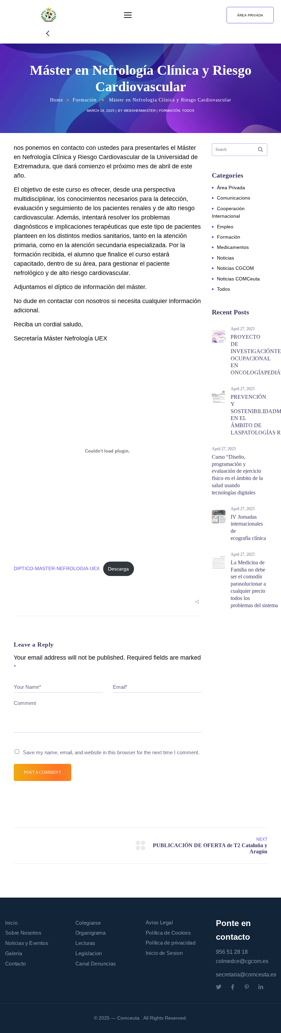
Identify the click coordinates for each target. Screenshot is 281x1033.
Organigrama (90, 933)
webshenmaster (140, 110)
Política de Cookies (168, 933)
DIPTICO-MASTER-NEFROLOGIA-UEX (56, 569)
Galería (13, 953)
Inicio (11, 923)
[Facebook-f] (232, 987)
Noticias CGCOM (235, 268)
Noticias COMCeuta (238, 278)
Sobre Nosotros (23, 933)
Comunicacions (233, 198)
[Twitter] (218, 987)
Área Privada (231, 187)
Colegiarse (88, 923)
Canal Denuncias (95, 963)
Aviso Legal (159, 922)
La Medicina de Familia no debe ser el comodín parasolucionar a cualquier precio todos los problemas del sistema (254, 584)
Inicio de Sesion (164, 953)
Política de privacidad (170, 943)
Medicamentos (233, 247)
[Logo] (48, 15)
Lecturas (85, 943)
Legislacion (88, 953)
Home (56, 100)
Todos (188, 110)
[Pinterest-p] (246, 987)
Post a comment (42, 772)
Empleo (225, 226)
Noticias (225, 258)
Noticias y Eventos (26, 943)
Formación (85, 100)
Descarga (118, 569)
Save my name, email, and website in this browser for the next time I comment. (111, 752)
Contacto (15, 963)
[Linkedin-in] (261, 987)
